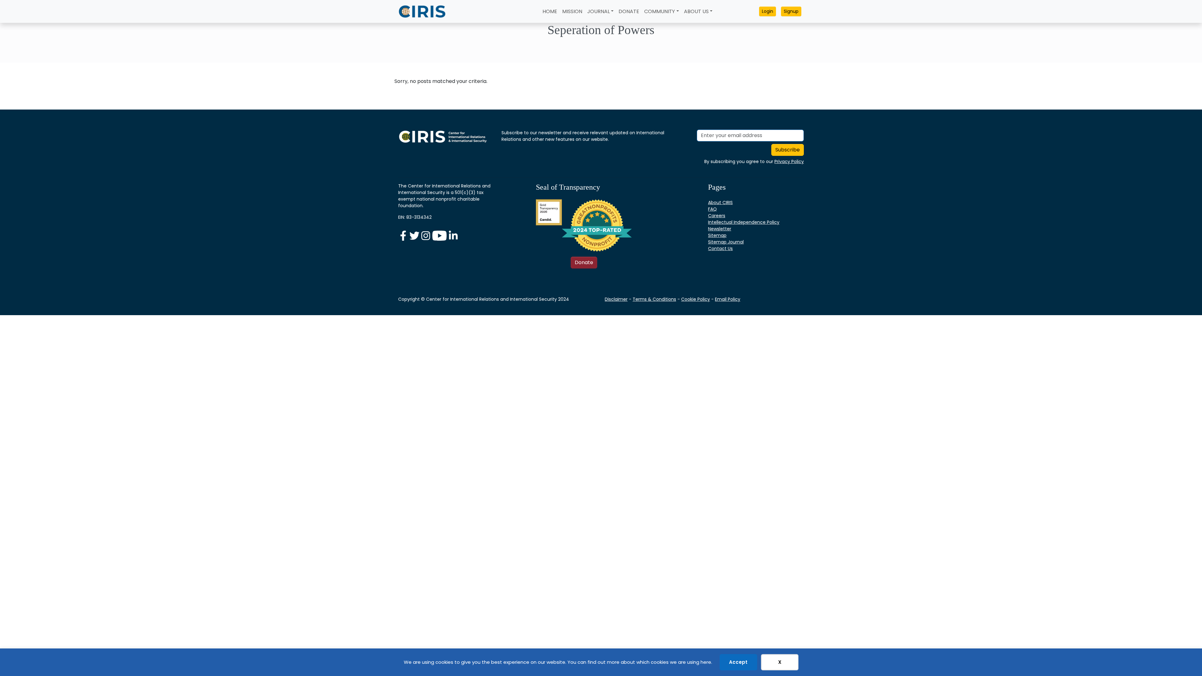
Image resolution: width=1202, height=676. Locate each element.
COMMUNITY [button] (659, 11)
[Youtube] (440, 235)
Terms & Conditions (654, 299)
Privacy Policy (789, 161)
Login (767, 11)
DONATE (629, 11)
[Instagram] (426, 235)
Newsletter (719, 229)
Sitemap (717, 235)
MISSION (572, 11)
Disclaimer (616, 299)
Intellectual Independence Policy (743, 222)
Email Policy (727, 299)
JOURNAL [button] (598, 11)
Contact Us (720, 248)
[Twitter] (415, 235)
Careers (716, 216)
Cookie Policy (695, 299)
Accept (738, 662)
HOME (549, 11)
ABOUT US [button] (696, 11)
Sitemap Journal (726, 242)
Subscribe (787, 149)
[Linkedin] (453, 235)
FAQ (712, 209)
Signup (791, 11)
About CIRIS (720, 202)
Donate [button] (584, 262)
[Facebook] (403, 235)
